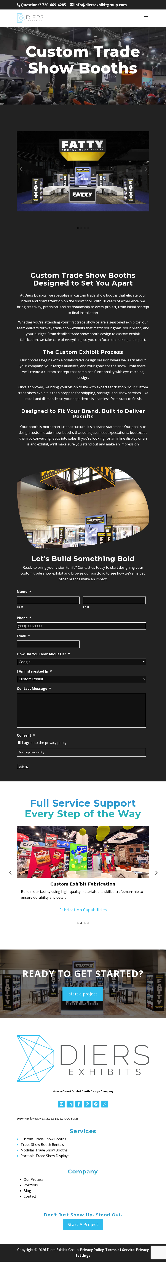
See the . (32, 752)
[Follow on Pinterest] (87, 1104)
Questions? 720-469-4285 (43, 4)
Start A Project (83, 1224)
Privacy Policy (92, 1249)
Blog (27, 1190)
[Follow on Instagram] (61, 1104)
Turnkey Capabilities (83, 910)
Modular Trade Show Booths (44, 1150)
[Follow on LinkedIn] (70, 1104)
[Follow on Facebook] (78, 1104)
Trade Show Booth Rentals (42, 1144)
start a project (83, 994)
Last (86, 607)
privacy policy (36, 752)
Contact (30, 1196)
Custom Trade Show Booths (43, 1139)
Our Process (33, 1179)
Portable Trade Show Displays (45, 1155)
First (20, 607)
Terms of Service (120, 1249)
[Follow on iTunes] (104, 1104)
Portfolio (31, 1185)
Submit (23, 766)
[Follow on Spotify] (96, 1104)
